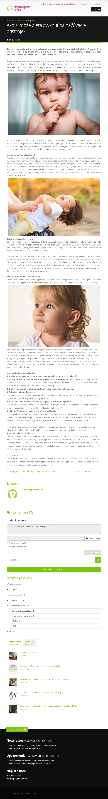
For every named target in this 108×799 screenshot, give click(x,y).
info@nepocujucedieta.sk (17, 779)
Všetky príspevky (14, 584)
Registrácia (96, 4)
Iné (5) (13, 626)
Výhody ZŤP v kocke (28, 652)
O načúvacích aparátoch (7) (23, 611)
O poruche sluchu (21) (17, 600)
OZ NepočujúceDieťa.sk (32, 489)
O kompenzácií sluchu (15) (18, 606)
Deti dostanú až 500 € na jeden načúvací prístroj (40, 692)
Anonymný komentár (18, 543)
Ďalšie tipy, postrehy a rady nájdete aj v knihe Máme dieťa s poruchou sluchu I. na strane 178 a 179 (49, 471)
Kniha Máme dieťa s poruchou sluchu (59, 4)
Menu (97, 9)
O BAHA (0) (15, 621)
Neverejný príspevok (17, 546)
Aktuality (10, 20)
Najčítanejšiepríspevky (15, 643)
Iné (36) (11, 631)
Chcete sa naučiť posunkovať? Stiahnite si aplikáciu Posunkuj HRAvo (48, 706)
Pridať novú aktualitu (55, 569)
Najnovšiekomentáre (30, 643)
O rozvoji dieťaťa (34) (16, 595)
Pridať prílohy (94, 538)
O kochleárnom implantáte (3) (22, 616)
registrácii (37, 748)
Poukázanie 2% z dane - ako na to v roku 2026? (39, 666)
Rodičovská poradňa (16, 776)
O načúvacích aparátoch (27, 20)
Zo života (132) (14, 589)
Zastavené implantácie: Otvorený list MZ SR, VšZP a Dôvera (44, 679)
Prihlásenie (84, 4)
